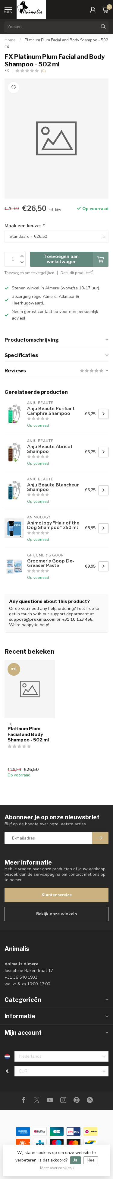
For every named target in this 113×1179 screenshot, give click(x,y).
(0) (43, 70)
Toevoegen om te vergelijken (29, 272)
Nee (91, 1160)
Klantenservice (57, 895)
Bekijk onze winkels (56, 914)
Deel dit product (75, 272)
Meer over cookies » (57, 1167)
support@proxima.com (32, 619)
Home (10, 40)
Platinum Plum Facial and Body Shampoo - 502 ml (28, 734)
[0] (105, 10)
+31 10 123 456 (77, 619)
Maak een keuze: (24, 225)
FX (7, 70)
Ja (75, 1160)
